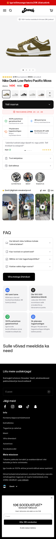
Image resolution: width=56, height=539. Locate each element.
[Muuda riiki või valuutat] (4, 486)
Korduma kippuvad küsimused (16, 418)
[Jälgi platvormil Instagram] (13, 407)
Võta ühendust (9, 438)
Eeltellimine (8, 423)
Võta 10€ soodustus (28, 522)
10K (52, 190)
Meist (5, 433)
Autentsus (8, 444)
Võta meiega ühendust (19, 277)
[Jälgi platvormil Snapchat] (35, 407)
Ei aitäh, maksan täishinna (28, 528)
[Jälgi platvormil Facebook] (5, 407)
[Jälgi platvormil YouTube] (20, 407)
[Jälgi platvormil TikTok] (28, 407)
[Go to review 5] (31, 150)
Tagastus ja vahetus (12, 428)
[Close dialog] (51, 497)
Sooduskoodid (9, 449)
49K (44, 190)
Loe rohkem (23, 480)
